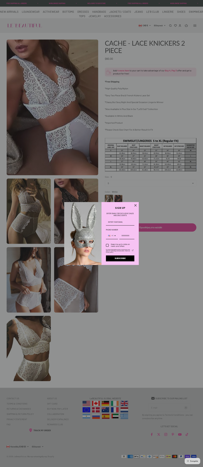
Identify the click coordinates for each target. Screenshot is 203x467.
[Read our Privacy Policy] (132, 250)
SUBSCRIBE (120, 258)
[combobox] (112, 235)
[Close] (135, 205)
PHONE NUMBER (112, 230)
